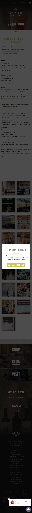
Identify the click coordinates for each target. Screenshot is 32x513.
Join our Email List (16, 265)
